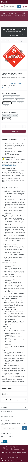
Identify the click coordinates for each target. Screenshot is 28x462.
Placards (25, 40)
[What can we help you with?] (19, 6)
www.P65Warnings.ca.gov (9, 165)
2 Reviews (11, 83)
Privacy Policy (4, 452)
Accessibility (18, 457)
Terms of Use (21, 454)
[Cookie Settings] (2, 459)
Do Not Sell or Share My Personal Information (17, 452)
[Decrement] (3, 126)
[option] (14, 56)
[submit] (24, 428)
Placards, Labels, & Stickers (15, 40)
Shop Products (4, 40)
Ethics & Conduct (11, 457)
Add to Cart (14, 131)
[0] (26, 7)
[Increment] (24, 126)
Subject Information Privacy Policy (11, 454)
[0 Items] (26, 7)
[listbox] (14, 56)
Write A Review (17, 83)
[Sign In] (23, 7)
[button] (14, 16)
